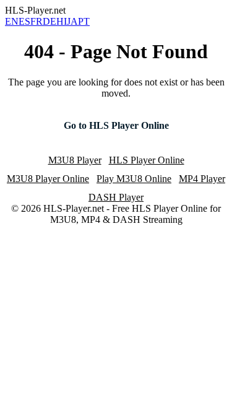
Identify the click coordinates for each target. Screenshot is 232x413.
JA (72, 21)
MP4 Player (202, 178)
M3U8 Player (74, 160)
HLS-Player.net (35, 10)
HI (61, 21)
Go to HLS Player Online (116, 125)
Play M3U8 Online (134, 178)
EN (12, 21)
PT (84, 21)
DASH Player (116, 197)
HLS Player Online (146, 160)
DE (49, 21)
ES (24, 21)
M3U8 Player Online (48, 178)
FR (36, 21)
